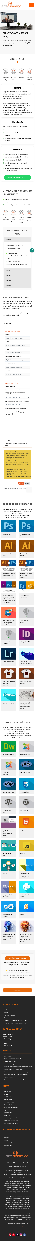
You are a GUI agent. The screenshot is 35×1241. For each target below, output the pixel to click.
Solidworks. (7, 1115)
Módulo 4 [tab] (8, 280)
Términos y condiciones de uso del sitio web (15, 1023)
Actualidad (6, 1135)
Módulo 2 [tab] (8, 270)
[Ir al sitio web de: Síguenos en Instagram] (20, 1234)
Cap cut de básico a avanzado (11, 1110)
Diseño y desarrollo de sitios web (12, 1058)
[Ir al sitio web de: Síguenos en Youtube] (13, 1234)
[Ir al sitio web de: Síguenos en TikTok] (17, 1234)
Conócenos (7, 1010)
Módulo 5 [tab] (8, 285)
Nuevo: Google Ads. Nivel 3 (11, 1123)
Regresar (17, 990)
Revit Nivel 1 (7, 1094)
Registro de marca (9, 1077)
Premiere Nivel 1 (8, 1112)
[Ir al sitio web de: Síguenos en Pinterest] (10, 1234)
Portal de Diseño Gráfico (10, 1143)
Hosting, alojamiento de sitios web (13, 1069)
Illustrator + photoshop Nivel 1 (11, 1107)
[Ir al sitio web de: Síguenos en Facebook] (24, 1234)
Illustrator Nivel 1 (8, 1105)
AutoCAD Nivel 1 (8, 1091)
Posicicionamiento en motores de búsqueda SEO (16, 1074)
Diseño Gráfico (8, 1056)
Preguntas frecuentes (9, 1015)
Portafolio (6, 1012)
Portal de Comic (8, 1145)
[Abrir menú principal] (31, 5)
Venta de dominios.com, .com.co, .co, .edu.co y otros (17, 1072)
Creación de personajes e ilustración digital (15, 1079)
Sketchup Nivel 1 (8, 1099)
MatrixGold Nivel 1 (8, 1097)
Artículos (6, 1137)
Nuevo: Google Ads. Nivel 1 (11, 1118)
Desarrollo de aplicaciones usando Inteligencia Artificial (18, 1066)
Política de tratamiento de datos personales (15, 1020)
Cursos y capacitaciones (10, 1061)
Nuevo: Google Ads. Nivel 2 (11, 1120)
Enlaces (6, 1140)
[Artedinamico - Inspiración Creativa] (11, 5)
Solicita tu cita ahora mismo (16, 177)
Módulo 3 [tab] (8, 275)
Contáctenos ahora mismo (17, 958)
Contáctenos (7, 1018)
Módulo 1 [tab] (8, 239)
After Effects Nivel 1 (9, 1102)
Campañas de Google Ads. (10, 1064)
